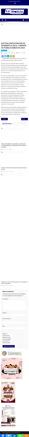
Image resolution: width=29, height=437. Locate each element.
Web (4, 326)
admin (14, 52)
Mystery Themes (23, 432)
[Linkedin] (8, 56)
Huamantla (4, 50)
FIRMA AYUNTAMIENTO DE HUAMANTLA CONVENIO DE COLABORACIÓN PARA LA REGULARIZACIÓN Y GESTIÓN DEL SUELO (13, 145)
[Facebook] (2, 56)
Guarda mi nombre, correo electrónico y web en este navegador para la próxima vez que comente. (7, 338)
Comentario (6, 298)
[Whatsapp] (11, 56)
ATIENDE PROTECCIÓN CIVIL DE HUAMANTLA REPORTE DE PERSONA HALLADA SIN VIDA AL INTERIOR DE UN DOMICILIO (5, 119)
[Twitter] (5, 56)
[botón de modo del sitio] (24, 20)
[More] (13, 56)
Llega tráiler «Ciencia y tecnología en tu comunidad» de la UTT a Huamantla (14, 282)
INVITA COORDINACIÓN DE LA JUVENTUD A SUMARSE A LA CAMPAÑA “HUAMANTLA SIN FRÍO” (25, 119)
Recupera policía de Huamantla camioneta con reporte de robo (14, 168)
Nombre (5, 312)
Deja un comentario (22, 52)
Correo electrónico (7, 319)
